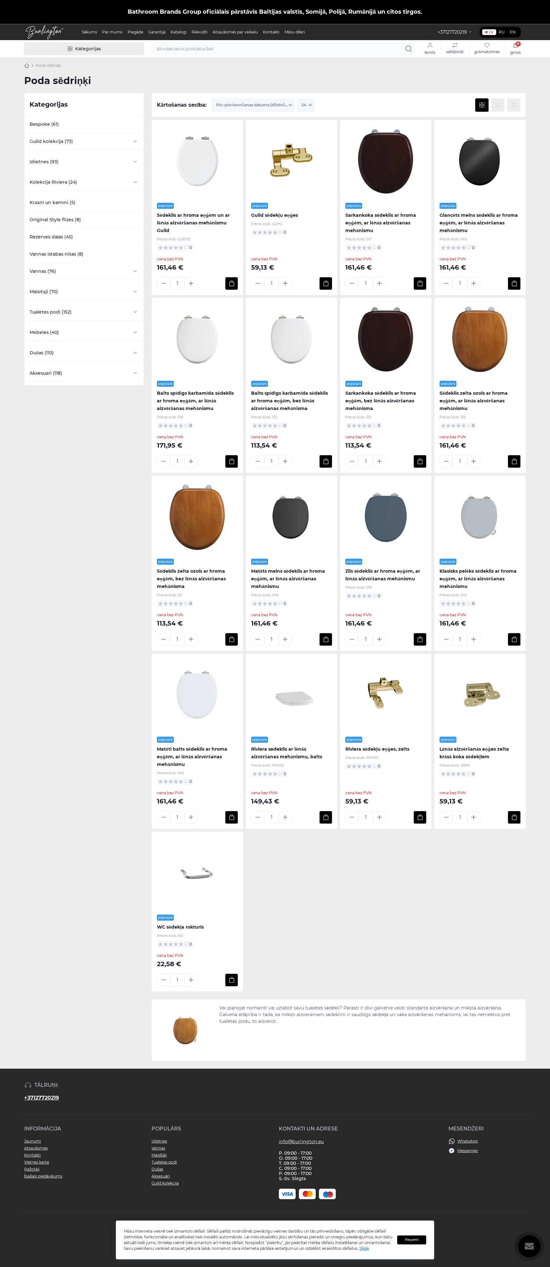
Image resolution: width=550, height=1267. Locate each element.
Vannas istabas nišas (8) (56, 254)
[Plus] (191, 283)
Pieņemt (412, 1240)
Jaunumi (32, 1141)
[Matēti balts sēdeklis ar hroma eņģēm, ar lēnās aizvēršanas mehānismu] (197, 695)
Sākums (89, 32)
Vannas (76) (43, 271)
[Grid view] (482, 105)
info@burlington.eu (301, 1141)
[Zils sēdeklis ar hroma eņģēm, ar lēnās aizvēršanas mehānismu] (385, 517)
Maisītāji (159, 1155)
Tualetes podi (164, 1162)
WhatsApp (467, 1141)
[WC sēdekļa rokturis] (197, 873)
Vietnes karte (36, 1162)
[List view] (497, 105)
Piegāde (135, 32)
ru (502, 32)
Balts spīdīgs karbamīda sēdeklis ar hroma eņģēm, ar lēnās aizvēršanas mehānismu (195, 400)
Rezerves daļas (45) (51, 237)
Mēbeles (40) (44, 332)
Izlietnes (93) (44, 162)
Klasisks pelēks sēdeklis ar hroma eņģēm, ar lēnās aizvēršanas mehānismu (478, 578)
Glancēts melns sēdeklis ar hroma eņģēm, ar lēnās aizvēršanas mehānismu (479, 222)
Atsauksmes (36, 1148)
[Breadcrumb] (26, 65)
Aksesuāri (161, 1176)
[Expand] (135, 141)
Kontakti (271, 32)
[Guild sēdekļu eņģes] (291, 161)
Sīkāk (364, 1248)
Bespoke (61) (44, 124)
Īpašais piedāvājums (43, 1176)
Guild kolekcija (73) (51, 141)
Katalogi (179, 32)
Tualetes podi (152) (51, 312)
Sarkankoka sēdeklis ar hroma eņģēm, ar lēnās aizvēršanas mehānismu (380, 222)
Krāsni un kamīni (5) (52, 202)
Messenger (467, 1150)
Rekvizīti (200, 32)
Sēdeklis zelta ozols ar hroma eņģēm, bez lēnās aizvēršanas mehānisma (191, 578)
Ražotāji (31, 1169)
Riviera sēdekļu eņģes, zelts (377, 749)
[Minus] (163, 283)
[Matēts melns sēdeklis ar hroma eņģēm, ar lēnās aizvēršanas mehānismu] (291, 517)
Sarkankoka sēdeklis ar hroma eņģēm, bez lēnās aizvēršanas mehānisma (380, 400)
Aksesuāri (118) (46, 373)
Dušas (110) (42, 353)
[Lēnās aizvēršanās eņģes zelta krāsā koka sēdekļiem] (480, 695)
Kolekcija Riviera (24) (53, 182)
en (513, 32)
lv (491, 32)
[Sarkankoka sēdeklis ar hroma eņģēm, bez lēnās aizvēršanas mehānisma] (385, 339)
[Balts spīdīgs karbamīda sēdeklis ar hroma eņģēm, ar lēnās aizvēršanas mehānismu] (197, 339)
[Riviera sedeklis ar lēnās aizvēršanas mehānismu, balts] (291, 695)
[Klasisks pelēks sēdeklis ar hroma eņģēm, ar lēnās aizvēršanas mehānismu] (480, 517)
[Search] (408, 49)
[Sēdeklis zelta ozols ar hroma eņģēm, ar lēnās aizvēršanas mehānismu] (480, 339)
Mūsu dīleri (295, 32)
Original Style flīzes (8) (55, 220)
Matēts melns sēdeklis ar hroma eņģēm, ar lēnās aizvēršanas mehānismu (288, 578)
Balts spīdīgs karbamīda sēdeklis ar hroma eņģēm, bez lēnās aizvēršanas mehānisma (289, 400)
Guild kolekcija (165, 1183)
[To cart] (231, 283)
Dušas (157, 1169)
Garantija (157, 32)
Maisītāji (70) (44, 291)
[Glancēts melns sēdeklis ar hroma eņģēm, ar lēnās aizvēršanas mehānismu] (480, 161)
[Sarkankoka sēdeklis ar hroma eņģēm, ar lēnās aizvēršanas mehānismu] (385, 161)
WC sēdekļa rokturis (180, 927)
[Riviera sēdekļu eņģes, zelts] (385, 695)
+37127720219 (41, 1098)
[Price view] (513, 105)
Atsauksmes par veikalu (235, 32)
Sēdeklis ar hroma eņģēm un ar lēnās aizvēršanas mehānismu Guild (193, 222)
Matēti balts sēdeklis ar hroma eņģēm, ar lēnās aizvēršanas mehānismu (192, 756)
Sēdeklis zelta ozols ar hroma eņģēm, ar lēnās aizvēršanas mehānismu (474, 400)
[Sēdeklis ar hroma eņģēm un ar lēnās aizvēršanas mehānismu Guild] (197, 161)
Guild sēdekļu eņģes (274, 215)
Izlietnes (159, 1141)
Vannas (158, 1148)
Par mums (112, 32)
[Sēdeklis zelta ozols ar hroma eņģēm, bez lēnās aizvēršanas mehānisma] (197, 517)
